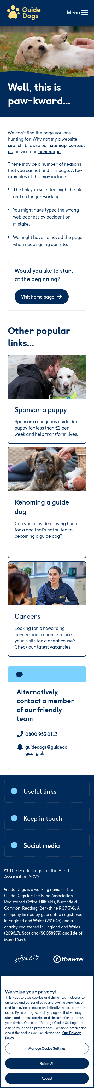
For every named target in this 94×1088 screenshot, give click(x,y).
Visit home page (37, 296)
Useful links (40, 791)
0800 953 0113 (41, 734)
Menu (73, 12)
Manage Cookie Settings (47, 1048)
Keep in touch (43, 818)
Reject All (47, 1063)
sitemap (58, 144)
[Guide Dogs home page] (23, 12)
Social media (42, 845)
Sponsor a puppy (41, 409)
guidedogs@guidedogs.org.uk (46, 750)
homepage (49, 151)
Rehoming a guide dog (42, 506)
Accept (47, 1078)
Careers (27, 616)
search (15, 144)
